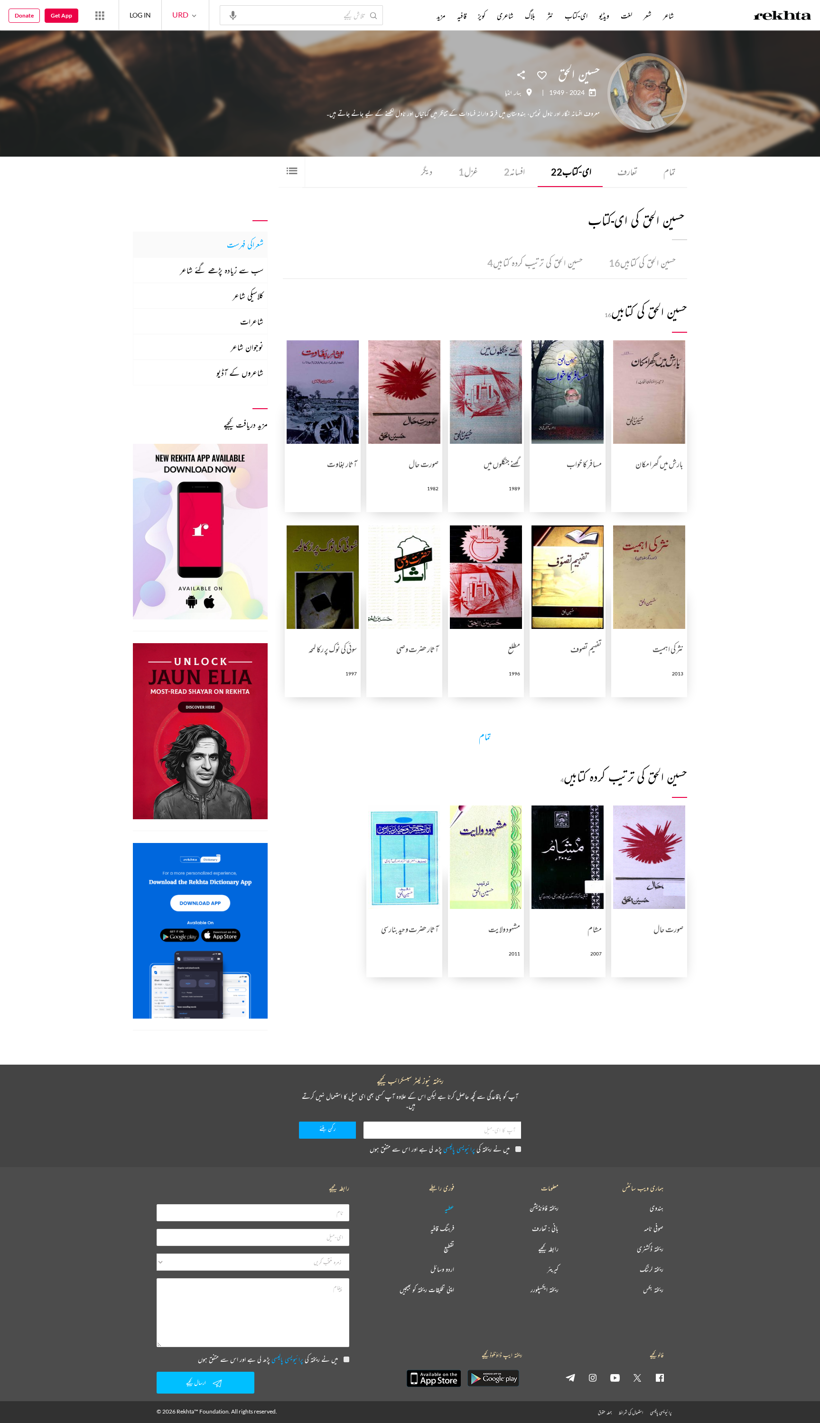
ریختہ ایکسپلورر (545, 1290)
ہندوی (656, 1208)
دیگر (426, 171)
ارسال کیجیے (196, 1382)
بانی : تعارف (545, 1229)
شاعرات (251, 321)
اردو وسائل (442, 1269)
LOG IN (140, 15)
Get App (61, 15)
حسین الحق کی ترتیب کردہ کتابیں (535, 262)
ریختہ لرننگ (651, 1269)
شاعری (505, 15)
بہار (518, 92)
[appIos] (434, 1378)
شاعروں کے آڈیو (239, 372)
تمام (669, 171)
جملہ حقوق (605, 1412)
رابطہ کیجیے (548, 1249)
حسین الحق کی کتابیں (642, 262)
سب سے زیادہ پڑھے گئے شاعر (221, 270)
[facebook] (659, 1377)
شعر (647, 15)
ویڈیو (604, 15)
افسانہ (514, 171)
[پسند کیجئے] (541, 74)
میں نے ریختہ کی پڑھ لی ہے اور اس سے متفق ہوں (440, 1148)
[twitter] (637, 1377)
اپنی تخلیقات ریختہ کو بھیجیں (427, 1290)
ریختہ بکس (653, 1290)
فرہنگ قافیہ (442, 1229)
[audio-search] (233, 15)
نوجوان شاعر (247, 347)
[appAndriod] (493, 1378)
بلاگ (530, 15)
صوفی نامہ (653, 1229)
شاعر (668, 15)
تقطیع (449, 1249)
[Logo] (782, 17)
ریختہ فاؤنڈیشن (544, 1208)
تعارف (627, 171)
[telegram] (570, 1377)
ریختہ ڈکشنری (650, 1249)
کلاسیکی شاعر (248, 295)
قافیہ (461, 15)
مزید (441, 15)
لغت (626, 15)
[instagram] (592, 1377)
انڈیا (508, 92)
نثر (550, 15)
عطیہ (449, 1208)
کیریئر (553, 1269)
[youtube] (615, 1377)
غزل (468, 171)
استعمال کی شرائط (631, 1412)
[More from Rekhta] (99, 15)
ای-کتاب (571, 171)
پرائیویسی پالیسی (459, 1148)
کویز (481, 15)
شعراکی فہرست (245, 244)
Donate (24, 15)
